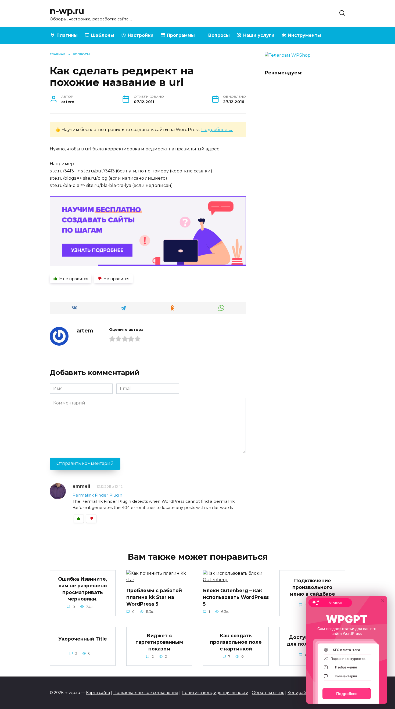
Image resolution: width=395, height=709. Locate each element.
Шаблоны (102, 35)
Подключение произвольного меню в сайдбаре (312, 587)
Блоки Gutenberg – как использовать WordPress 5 (236, 597)
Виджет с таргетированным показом (159, 642)
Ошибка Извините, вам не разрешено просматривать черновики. (82, 589)
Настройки (140, 35)
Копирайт (298, 692)
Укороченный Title (82, 639)
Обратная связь (268, 692)
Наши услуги (258, 35)
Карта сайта (98, 692)
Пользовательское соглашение (145, 692)
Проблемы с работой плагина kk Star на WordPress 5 (154, 597)
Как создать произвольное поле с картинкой (236, 642)
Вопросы (219, 35)
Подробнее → (217, 129)
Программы (181, 35)
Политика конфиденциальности (215, 692)
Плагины (67, 35)
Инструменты (304, 35)
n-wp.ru (67, 11)
